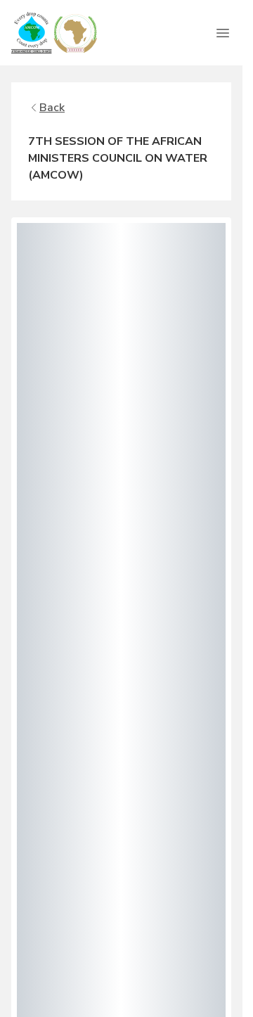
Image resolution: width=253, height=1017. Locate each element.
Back (52, 107)
